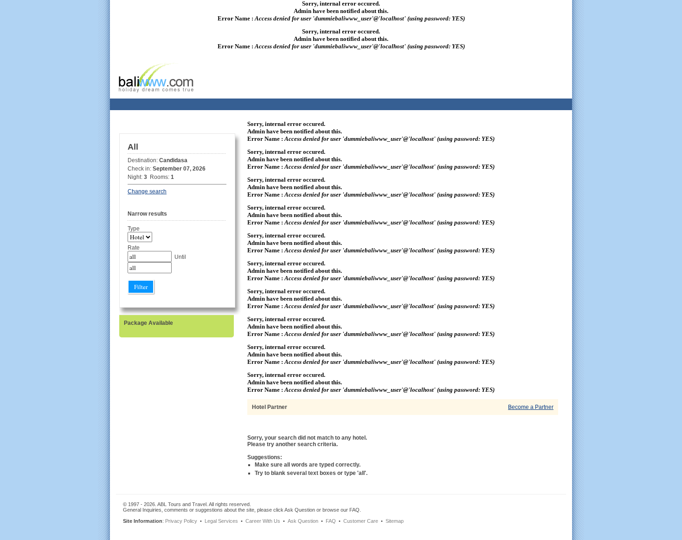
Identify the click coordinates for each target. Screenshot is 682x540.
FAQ (331, 521)
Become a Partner (530, 407)
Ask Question (303, 521)
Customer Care (360, 521)
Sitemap (395, 521)
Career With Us (262, 521)
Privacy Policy (181, 521)
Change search (147, 191)
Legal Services (221, 521)
